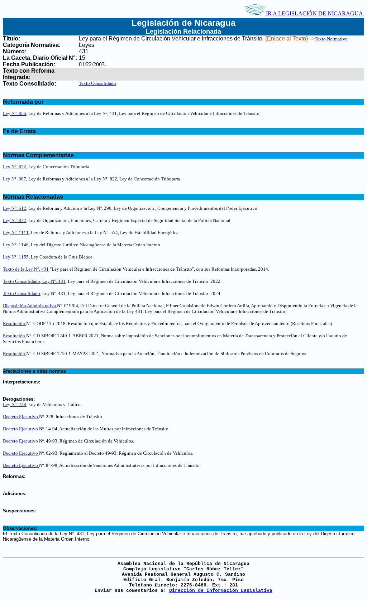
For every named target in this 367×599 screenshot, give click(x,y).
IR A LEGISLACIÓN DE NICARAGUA (314, 13)
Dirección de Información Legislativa (220, 590)
